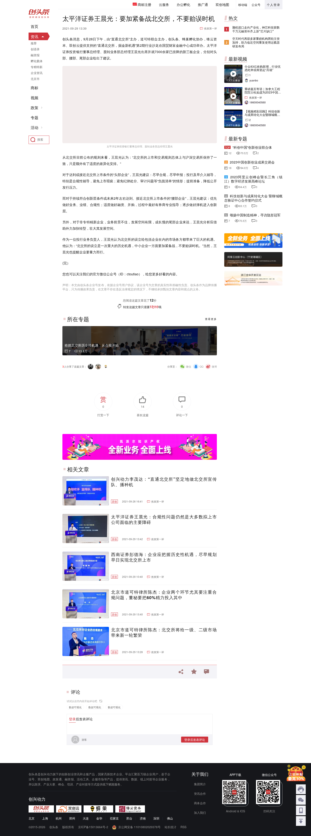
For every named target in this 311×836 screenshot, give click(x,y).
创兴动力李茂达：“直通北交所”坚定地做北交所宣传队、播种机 (164, 481)
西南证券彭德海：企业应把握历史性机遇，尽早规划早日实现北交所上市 (164, 557)
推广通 (203, 4)
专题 (34, 117)
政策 (34, 107)
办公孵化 (183, 4)
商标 (34, 88)
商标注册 (144, 4)
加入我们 (200, 812)
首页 (34, 26)
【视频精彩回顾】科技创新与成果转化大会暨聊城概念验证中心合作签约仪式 (262, 114)
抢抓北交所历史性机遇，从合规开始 (92, 345)
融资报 (35, 55)
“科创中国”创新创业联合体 (252, 147)
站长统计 (170, 827)
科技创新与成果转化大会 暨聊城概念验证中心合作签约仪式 (253, 198)
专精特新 (37, 67)
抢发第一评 (210, 28)
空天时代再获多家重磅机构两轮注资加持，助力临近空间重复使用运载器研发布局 (256, 42)
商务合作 (200, 803)
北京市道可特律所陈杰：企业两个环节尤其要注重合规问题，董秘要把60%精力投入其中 (164, 594)
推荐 (34, 43)
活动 (34, 127)
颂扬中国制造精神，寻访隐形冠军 (255, 215)
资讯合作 (200, 793)
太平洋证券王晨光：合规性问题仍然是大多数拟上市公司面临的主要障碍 (164, 519)
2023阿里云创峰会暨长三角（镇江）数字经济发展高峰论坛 (253, 179)
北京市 (35, 79)
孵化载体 (37, 61)
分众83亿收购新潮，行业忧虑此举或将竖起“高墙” (263, 68)
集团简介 (200, 784)
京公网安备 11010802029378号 (139, 827)
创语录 (35, 49)
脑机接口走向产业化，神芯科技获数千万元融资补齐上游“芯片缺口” (256, 29)
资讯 (34, 36)
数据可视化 (75, 707)
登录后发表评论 (194, 739)
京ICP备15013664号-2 (93, 827)
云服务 (164, 4)
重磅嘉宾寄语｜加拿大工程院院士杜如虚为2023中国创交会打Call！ (263, 92)
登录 (72, 719)
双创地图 (222, 4)
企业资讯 (37, 73)
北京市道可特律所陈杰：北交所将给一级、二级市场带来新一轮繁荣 (164, 632)
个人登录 (273, 5)
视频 (34, 97)
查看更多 (211, 319)
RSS (183, 827)
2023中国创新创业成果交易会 (252, 162)
